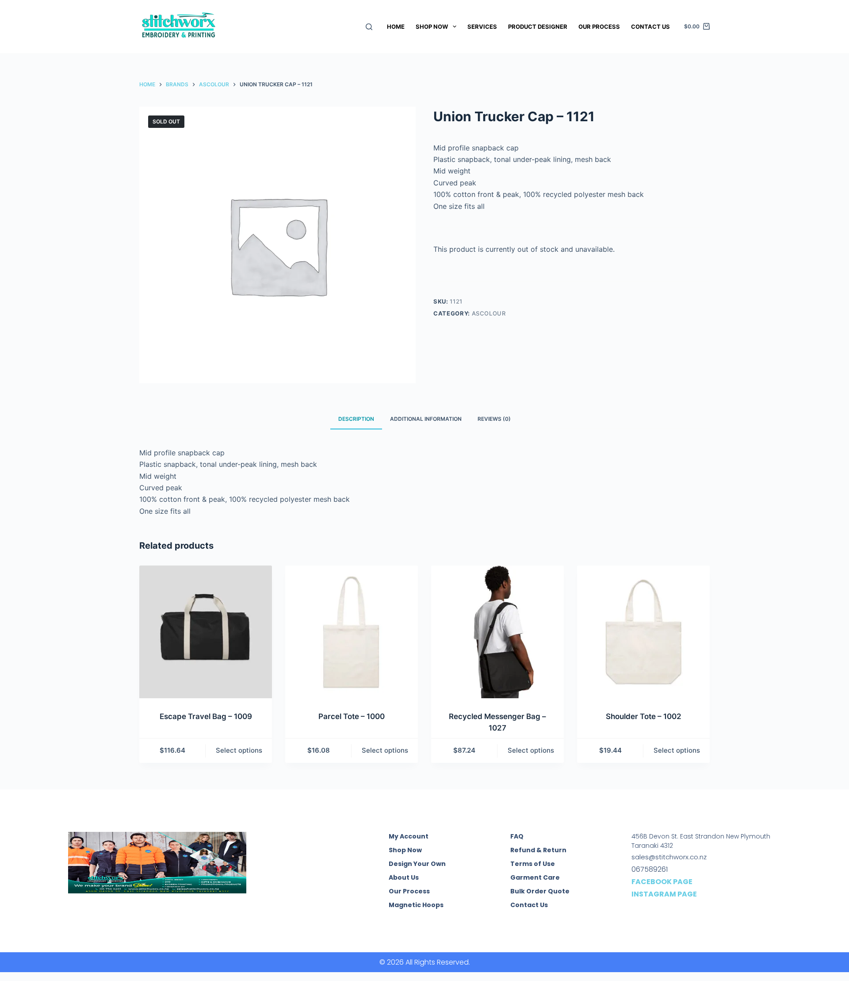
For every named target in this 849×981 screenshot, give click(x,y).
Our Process (599, 26)
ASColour (489, 313)
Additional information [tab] (426, 418)
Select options (239, 750)
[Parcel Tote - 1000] (351, 632)
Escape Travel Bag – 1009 (206, 716)
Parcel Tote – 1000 (351, 716)
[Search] (369, 26)
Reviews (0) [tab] (494, 418)
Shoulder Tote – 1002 (643, 716)
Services (482, 26)
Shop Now (432, 26)
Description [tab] (356, 418)
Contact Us (650, 26)
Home (396, 26)
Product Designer (537, 26)
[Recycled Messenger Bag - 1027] (497, 632)
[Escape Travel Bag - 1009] (205, 632)
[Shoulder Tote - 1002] (643, 632)
